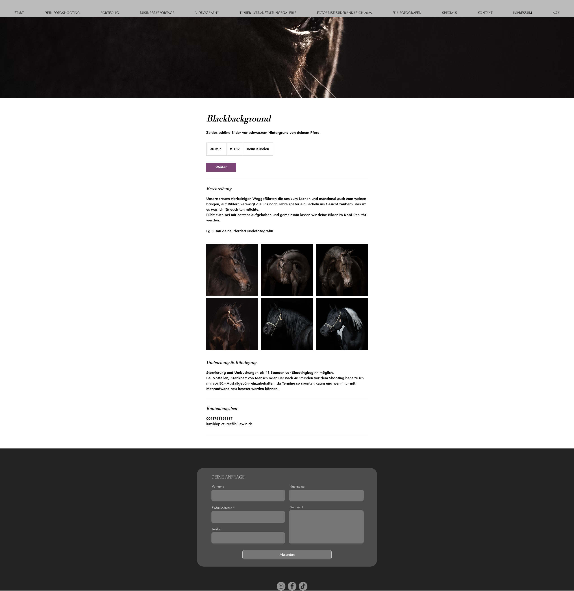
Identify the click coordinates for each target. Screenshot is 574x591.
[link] (221, 167)
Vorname (218, 486)
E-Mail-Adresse (222, 507)
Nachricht (296, 507)
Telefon (216, 529)
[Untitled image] (232, 270)
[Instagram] (281, 586)
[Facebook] (292, 586)
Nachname (296, 486)
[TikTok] (303, 586)
